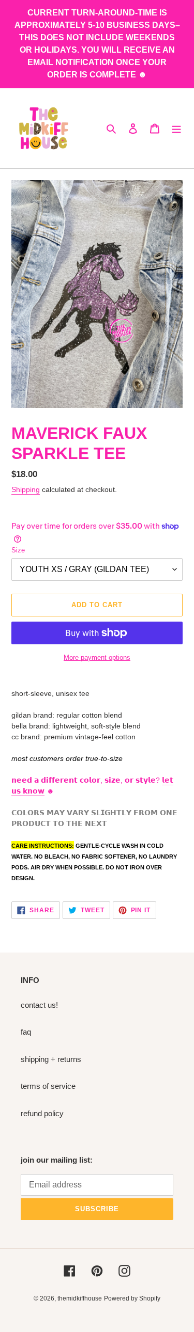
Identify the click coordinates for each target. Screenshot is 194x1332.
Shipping (25, 489)
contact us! (39, 1005)
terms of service (48, 1086)
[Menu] (176, 128)
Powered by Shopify (132, 1298)
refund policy (42, 1113)
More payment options (97, 657)
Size (18, 550)
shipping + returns (51, 1059)
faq (26, 1031)
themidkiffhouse (79, 1298)
